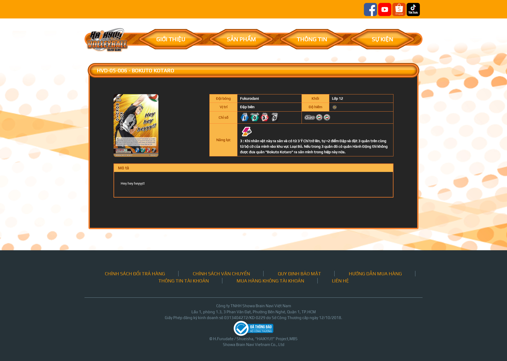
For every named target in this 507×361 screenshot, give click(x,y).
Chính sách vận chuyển (221, 273)
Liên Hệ (340, 280)
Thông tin (312, 39)
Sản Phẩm (241, 39)
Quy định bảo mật (299, 273)
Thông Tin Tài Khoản (183, 280)
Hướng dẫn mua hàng (375, 273)
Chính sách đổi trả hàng (135, 273)
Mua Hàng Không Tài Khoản (270, 280)
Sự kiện (382, 39)
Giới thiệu (170, 39)
